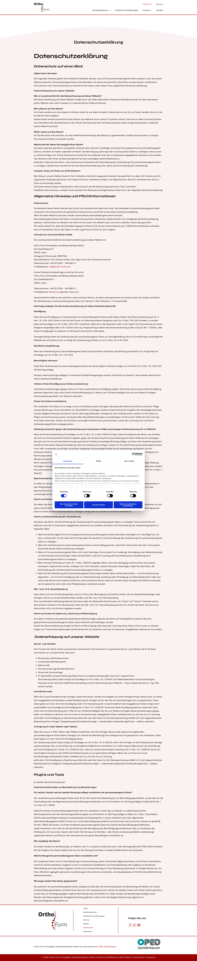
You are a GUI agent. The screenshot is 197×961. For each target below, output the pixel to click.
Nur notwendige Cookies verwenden (69, 505)
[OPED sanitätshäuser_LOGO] (149, 937)
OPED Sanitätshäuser (107, 946)
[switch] (87, 495)
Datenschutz (138, 957)
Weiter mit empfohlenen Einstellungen (128, 505)
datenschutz (55, 292)
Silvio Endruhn (126, 957)
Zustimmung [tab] (67, 461)
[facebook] (130, 925)
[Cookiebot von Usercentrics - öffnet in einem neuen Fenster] (133, 454)
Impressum (151, 957)
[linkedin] (139, 925)
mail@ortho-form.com (60, 266)
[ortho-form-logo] (41, 3)
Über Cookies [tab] (129, 461)
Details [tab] (98, 461)
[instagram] (134, 925)
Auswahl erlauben (98, 505)
